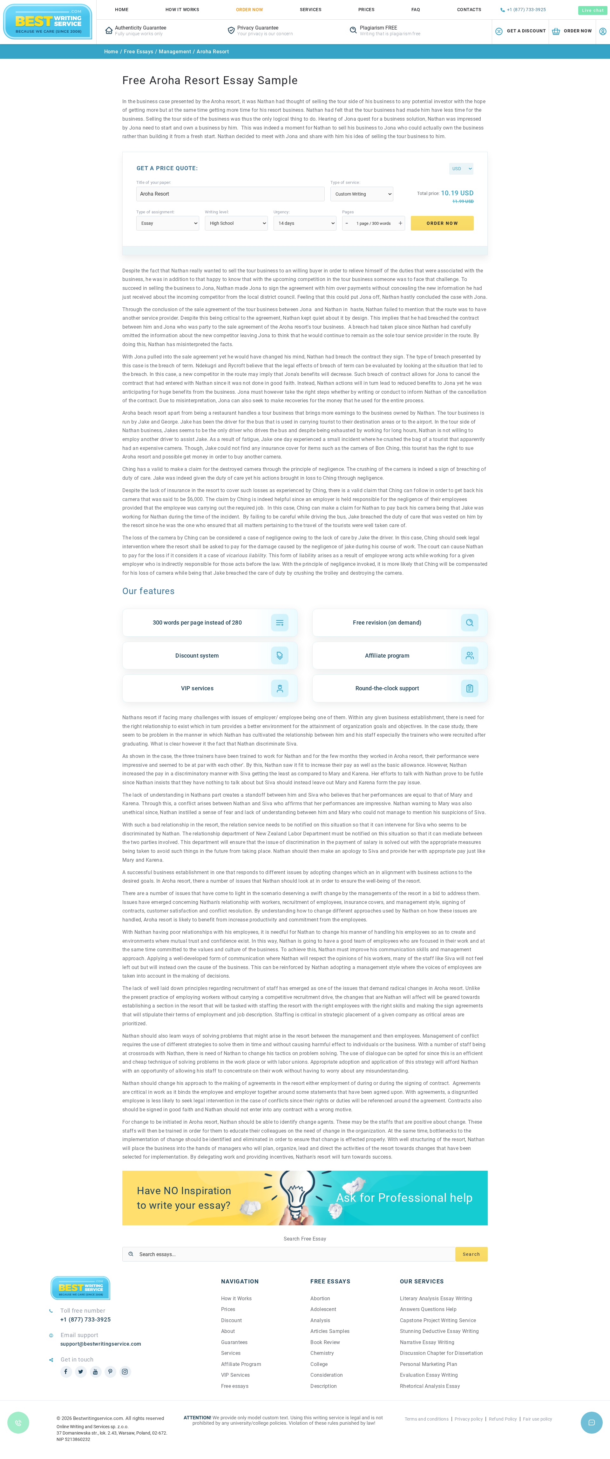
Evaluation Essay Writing (429, 1375)
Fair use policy (537, 1419)
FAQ (415, 9)
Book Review (325, 1342)
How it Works (236, 1298)
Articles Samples (329, 1331)
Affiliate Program (241, 1364)
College (319, 1364)
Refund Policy (503, 1419)
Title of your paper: (153, 182)
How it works (182, 9)
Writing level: (217, 212)
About (228, 1331)
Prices (366, 9)
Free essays (235, 1386)
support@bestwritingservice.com (100, 1344)
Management (175, 52)
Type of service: (345, 182)
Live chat (593, 10)
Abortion (320, 1298)
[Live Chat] (592, 1423)
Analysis (320, 1320)
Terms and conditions (427, 1419)
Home (121, 9)
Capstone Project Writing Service (438, 1320)
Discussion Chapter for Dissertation (441, 1353)
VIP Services (235, 1375)
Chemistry (322, 1353)
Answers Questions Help (428, 1309)
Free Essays (138, 52)
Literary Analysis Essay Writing (436, 1298)
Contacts (469, 9)
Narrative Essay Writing (427, 1342)
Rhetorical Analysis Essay (430, 1386)
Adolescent (323, 1309)
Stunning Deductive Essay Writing (439, 1331)
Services (310, 9)
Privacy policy (469, 1419)
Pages (348, 212)
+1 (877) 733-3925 (526, 9)
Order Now (249, 9)
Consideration (326, 1375)
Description (323, 1386)
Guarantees (234, 1342)
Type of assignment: (155, 212)
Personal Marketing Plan (428, 1364)
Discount (231, 1320)
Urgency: (282, 212)
